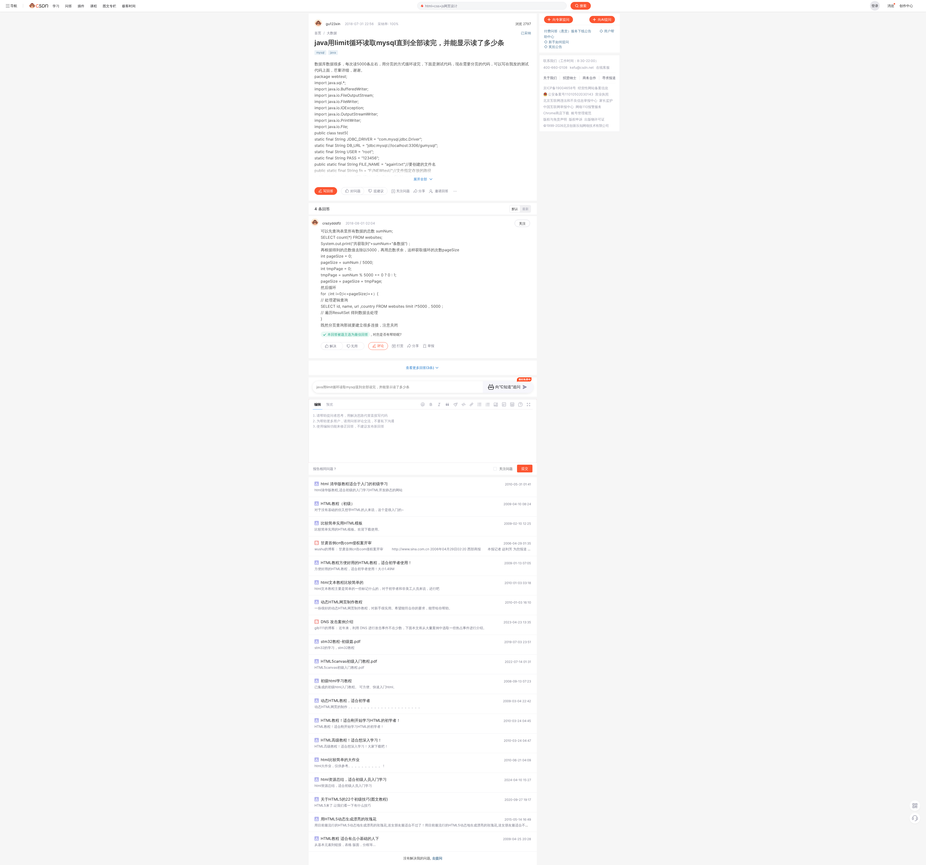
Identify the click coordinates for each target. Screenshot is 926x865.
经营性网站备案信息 (593, 88)
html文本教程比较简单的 (342, 582)
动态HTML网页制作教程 (341, 601)
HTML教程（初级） (338, 503)
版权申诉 (575, 119)
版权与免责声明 (555, 119)
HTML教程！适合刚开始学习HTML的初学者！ (360, 720)
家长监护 (606, 100)
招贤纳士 (569, 78)
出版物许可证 (594, 119)
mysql (320, 52)
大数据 (332, 33)
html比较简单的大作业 (340, 759)
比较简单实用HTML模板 (341, 523)
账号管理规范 (581, 113)
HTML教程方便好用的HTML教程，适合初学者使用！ (366, 562)
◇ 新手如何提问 (556, 42)
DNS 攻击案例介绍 (337, 621)
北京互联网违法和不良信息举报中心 (570, 100)
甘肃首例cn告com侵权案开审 (346, 542)
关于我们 (550, 78)
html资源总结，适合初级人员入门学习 (354, 779)
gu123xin (333, 24)
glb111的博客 (324, 628)
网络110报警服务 (588, 107)
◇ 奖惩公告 (553, 47)
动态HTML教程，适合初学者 (345, 700)
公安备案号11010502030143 (570, 94)
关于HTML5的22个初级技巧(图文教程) (354, 799)
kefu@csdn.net (582, 67)
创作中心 (906, 6)
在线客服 (603, 67)
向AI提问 (604, 19)
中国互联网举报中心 (558, 107)
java (333, 52)
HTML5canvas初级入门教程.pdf (349, 661)
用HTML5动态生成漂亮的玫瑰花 (348, 819)
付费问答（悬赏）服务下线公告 (568, 31)
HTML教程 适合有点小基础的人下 (350, 838)
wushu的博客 (324, 549)
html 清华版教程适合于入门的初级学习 (354, 483)
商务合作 (589, 78)
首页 (317, 33)
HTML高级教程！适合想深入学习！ (351, 740)
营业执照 (602, 94)
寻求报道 (609, 78)
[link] (317, 33)
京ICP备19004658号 (559, 88)
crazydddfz (331, 223)
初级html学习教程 (336, 680)
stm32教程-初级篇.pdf (341, 641)
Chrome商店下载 (556, 113)
